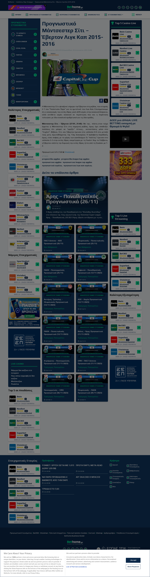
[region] (75, 563)
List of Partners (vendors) (76, 567)
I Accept (133, 560)
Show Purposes (133, 567)
